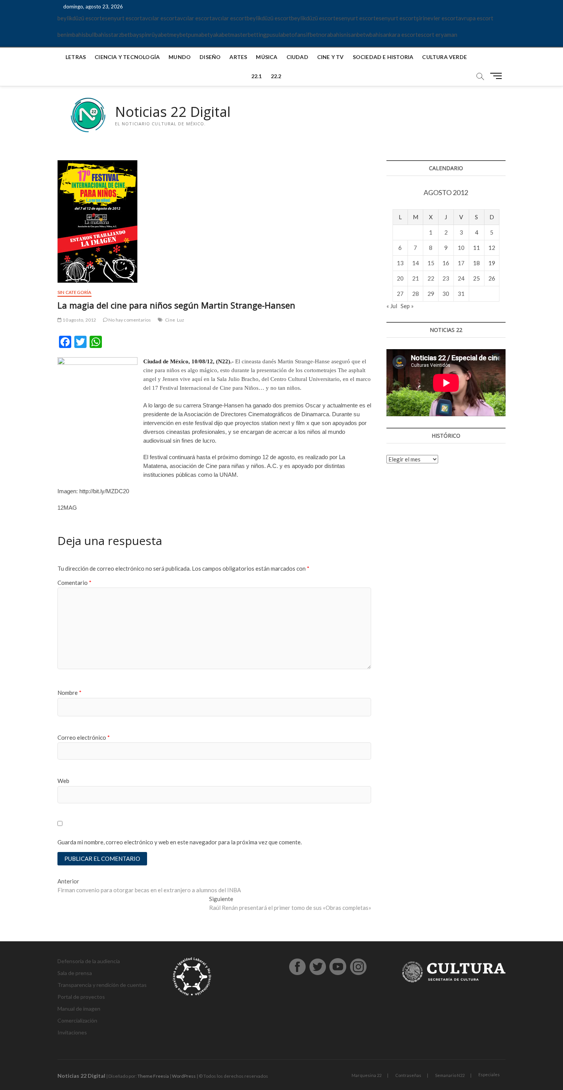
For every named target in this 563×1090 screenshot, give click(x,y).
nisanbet (354, 34)
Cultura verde (444, 57)
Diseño (210, 57)
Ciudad (297, 57)
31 (461, 293)
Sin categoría (74, 292)
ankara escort (400, 34)
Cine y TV (330, 57)
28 (415, 293)
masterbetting (248, 34)
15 (430, 262)
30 (445, 293)
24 (461, 278)
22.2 (276, 76)
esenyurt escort (122, 18)
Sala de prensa (74, 973)
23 (445, 278)
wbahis (374, 34)
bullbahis (97, 34)
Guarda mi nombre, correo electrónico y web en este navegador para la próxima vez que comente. (179, 842)
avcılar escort (159, 18)
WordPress (184, 1076)
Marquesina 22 (366, 1075)
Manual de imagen (78, 1008)
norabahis (331, 34)
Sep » (407, 305)
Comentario (74, 582)
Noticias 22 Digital (173, 111)
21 (415, 278)
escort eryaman (437, 34)
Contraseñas (408, 1075)
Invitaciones (72, 1032)
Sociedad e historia (383, 57)
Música (266, 57)
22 (430, 278)
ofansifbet (304, 34)
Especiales (489, 1074)
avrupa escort (475, 18)
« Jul (391, 305)
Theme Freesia (153, 1076)
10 (461, 247)
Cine (170, 320)
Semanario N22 (450, 1075)
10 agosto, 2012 (79, 320)
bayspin (139, 34)
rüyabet (159, 34)
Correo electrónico (83, 737)
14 (415, 262)
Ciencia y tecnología (127, 57)
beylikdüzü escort (79, 18)
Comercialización (77, 1020)
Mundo (180, 57)
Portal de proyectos (81, 996)
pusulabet (279, 34)
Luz (181, 320)
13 (400, 262)
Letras (75, 57)
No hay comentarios (129, 320)
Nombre (69, 692)
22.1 (256, 76)
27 (400, 293)
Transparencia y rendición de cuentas (102, 985)
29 (430, 293)
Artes (238, 57)
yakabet (220, 34)
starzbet (119, 34)
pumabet (199, 34)
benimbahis (71, 34)
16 (445, 262)
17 (461, 262)
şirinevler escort (437, 18)
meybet (178, 34)
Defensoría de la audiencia (88, 961)
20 (400, 278)
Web (63, 780)
